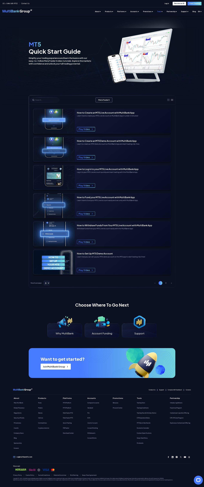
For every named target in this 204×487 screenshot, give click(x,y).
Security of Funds (19, 418)
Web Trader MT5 (68, 418)
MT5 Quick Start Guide (143, 423)
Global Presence (19, 408)
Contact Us (25, 3)
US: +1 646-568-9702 (10, 3)
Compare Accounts (93, 403)
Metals (40, 408)
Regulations (18, 413)
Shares (40, 413)
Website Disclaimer (60, 475)
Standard (90, 408)
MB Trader (66, 428)
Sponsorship (18, 443)
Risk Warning (74, 475)
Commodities (42, 423)
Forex (40, 403)
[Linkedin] (172, 457)
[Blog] (196, 11)
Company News (19, 433)
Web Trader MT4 (68, 413)
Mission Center (117, 408)
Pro (88, 413)
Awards (16, 428)
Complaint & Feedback (175, 390)
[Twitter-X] (181, 457)
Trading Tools (141, 403)
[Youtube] (185, 457)
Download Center (68, 433)
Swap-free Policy (142, 438)
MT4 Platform (67, 403)
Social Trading (67, 423)
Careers (188, 390)
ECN (88, 418)
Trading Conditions (143, 408)
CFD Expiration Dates (143, 418)
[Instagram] (176, 457)
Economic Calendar (143, 428)
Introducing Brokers (176, 403)
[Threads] (189, 457)
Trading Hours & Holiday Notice (146, 413)
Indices (40, 418)
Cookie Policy (30, 475)
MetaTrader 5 (104, 100)
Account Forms (91, 438)
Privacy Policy (17, 475)
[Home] (17, 11)
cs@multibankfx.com (24, 457)
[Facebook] (168, 457)
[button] (86, 129)
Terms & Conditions (44, 475)
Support (161, 390)
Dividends (140, 443)
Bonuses (115, 403)
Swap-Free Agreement (89, 475)
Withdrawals (91, 433)
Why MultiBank (18, 403)
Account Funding (92, 428)
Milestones (17, 423)
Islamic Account (92, 423)
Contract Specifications (144, 433)
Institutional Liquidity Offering (179, 413)
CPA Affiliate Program (176, 418)
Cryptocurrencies (43, 428)
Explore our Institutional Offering (180, 423)
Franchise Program (176, 408)
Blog (15, 438)
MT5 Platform (67, 408)
